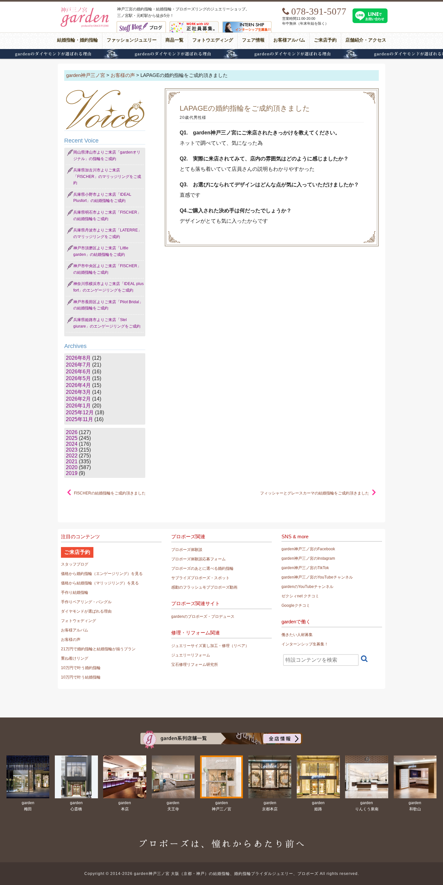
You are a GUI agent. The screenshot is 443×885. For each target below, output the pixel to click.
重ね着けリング (74, 658)
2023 (72, 450)
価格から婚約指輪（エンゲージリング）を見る (102, 573)
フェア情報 (253, 40)
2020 (72, 467)
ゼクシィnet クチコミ (300, 596)
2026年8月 (78, 358)
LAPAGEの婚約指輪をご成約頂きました (245, 108)
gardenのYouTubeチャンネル (307, 586)
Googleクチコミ (295, 605)
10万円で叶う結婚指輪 (81, 677)
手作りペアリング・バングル (86, 602)
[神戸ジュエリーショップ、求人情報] (194, 24)
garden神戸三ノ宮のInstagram (308, 558)
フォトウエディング (212, 40)
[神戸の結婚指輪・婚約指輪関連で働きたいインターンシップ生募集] (247, 24)
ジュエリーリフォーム (190, 655)
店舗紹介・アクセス (365, 40)
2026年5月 (78, 378)
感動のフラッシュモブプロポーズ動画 (204, 587)
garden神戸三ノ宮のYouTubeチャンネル (317, 577)
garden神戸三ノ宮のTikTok (305, 568)
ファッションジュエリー (132, 40)
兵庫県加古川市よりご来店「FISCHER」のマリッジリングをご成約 (107, 176)
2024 (72, 444)
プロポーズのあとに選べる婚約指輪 (202, 568)
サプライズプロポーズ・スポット (200, 578)
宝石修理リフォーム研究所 (194, 664)
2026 (72, 432)
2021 (72, 461)
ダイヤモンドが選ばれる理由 (221, 54)
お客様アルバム (289, 40)
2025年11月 (79, 419)
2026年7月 (78, 365)
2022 (72, 455)
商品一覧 (174, 40)
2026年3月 (78, 392)
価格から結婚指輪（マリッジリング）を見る (100, 583)
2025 (72, 438)
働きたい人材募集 (297, 634)
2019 (72, 473)
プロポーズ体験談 (186, 549)
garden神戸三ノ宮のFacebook (308, 549)
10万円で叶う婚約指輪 (81, 668)
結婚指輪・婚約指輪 (77, 40)
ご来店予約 (325, 40)
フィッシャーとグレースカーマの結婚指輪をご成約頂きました (314, 493)
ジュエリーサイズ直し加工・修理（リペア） (210, 645)
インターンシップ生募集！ (304, 644)
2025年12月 (80, 412)
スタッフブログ (74, 564)
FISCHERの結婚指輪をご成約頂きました (110, 493)
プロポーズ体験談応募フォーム (198, 559)
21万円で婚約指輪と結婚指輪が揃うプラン (98, 649)
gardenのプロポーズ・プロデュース (202, 616)
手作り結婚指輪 (74, 592)
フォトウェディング (78, 620)
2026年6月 (78, 371)
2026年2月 (78, 399)
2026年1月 (78, 405)
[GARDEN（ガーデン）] (221, 733)
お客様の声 (70, 639)
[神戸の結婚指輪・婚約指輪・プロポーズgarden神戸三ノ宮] (83, 8)
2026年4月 (78, 385)
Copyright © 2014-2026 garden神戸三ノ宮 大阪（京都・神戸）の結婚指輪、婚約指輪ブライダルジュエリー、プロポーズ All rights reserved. (221, 873)
